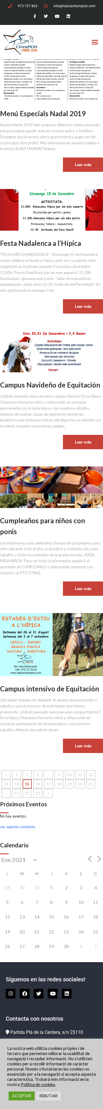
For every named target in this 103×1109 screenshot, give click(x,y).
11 (80, 775)
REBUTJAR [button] (48, 1096)
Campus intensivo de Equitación (49, 688)
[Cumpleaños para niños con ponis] (51, 487)
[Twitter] (46, 16)
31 (16, 793)
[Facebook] (24, 994)
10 (69, 775)
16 (37, 784)
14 (16, 784)
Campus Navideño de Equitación (50, 385)
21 (90, 784)
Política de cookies (38, 1084)
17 (48, 784)
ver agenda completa (17, 826)
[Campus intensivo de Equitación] (51, 644)
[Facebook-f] (34, 16)
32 (27, 793)
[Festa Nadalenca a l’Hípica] (51, 209)
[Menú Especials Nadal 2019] (51, 79)
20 (80, 784)
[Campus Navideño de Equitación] (51, 351)
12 (90, 775)
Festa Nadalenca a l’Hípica (40, 243)
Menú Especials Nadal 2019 (43, 113)
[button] (95, 42)
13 (6, 784)
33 (37, 793)
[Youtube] (57, 16)
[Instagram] (10, 994)
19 (69, 784)
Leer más (83, 164)
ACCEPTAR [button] (21, 1096)
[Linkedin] (68, 16)
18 (59, 784)
